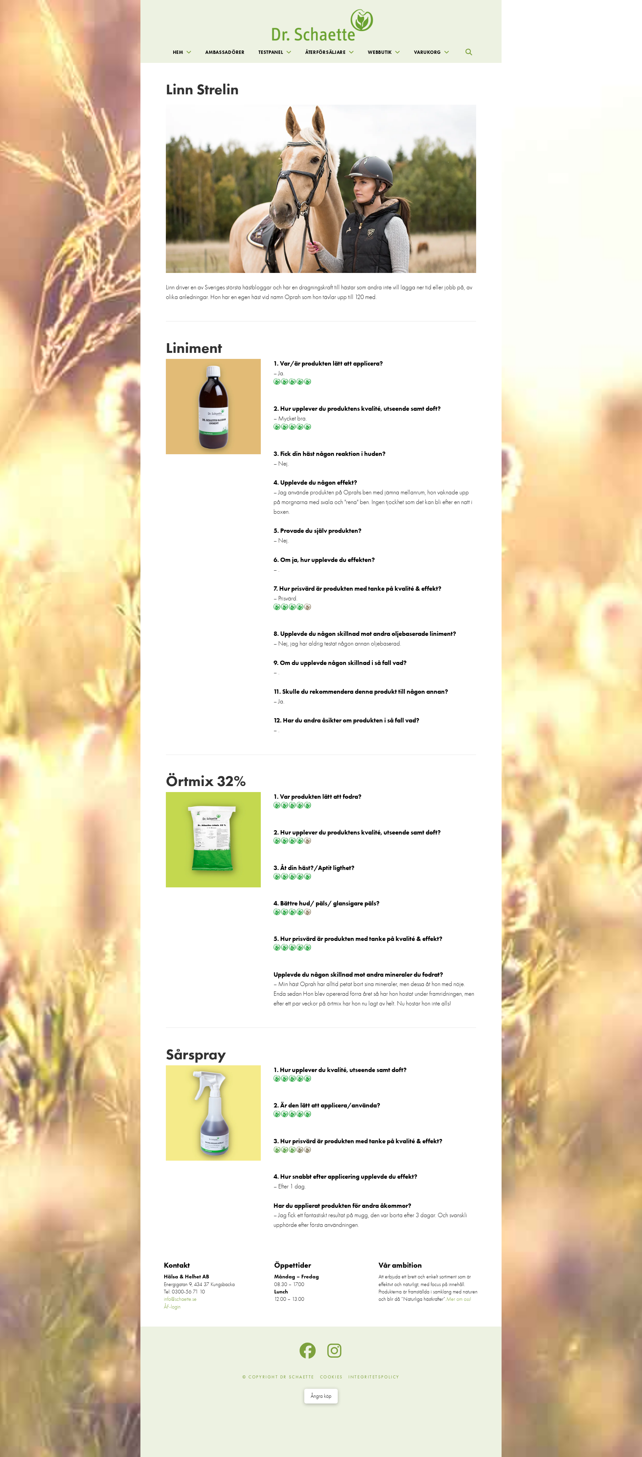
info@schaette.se (180, 1299)
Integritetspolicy (374, 1376)
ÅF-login (172, 1307)
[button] (468, 52)
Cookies (331, 1376)
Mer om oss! (458, 1299)
